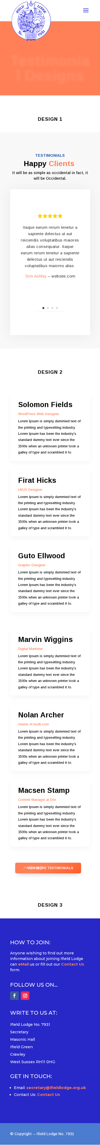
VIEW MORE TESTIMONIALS (50, 868)
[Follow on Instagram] (25, 995)
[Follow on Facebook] (14, 995)
